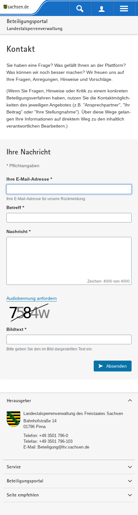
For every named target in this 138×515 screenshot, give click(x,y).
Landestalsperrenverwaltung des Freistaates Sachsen (73, 413)
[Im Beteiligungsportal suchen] (80, 8)
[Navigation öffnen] (124, 8)
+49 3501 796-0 (53, 435)
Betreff (15, 207)
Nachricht (18, 231)
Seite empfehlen (23, 495)
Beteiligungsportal (27, 21)
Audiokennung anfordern (31, 298)
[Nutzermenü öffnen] (102, 8)
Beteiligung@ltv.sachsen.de (63, 447)
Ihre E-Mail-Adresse (29, 179)
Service (14, 467)
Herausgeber (19, 400)
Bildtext (16, 329)
